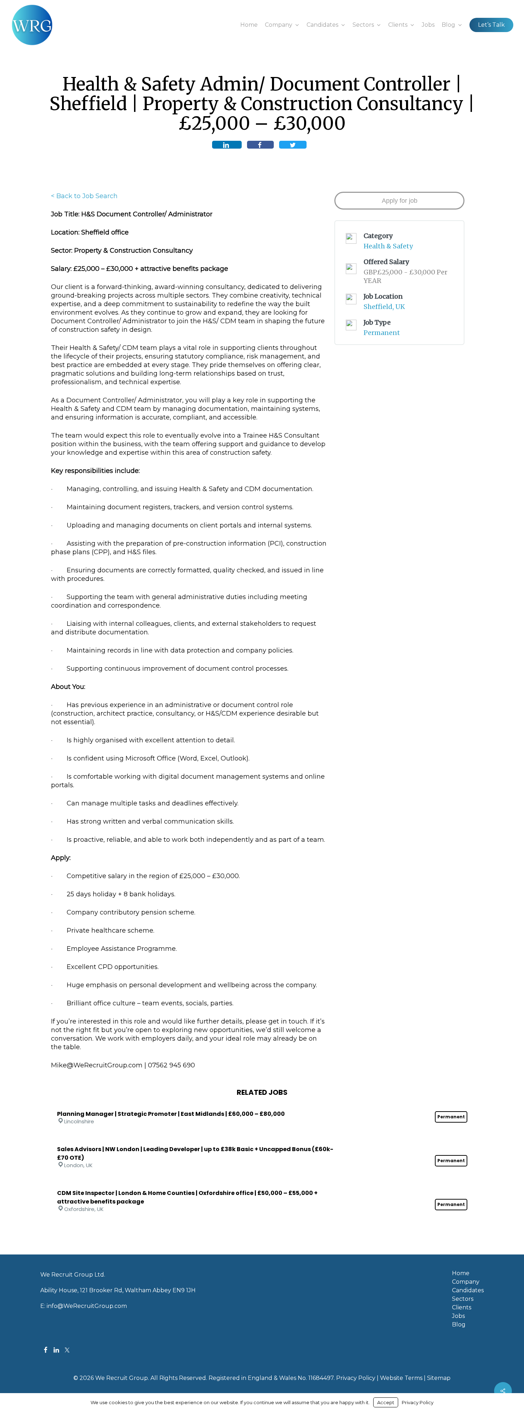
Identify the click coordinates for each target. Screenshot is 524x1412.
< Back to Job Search (84, 196)
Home (460, 1273)
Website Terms (401, 1378)
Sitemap (439, 1378)
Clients (461, 1307)
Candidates (468, 1290)
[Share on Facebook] (260, 145)
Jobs (458, 1316)
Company (465, 1282)
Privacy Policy (355, 1378)
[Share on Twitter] (293, 145)
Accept (385, 1402)
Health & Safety (388, 246)
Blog (459, 1325)
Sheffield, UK (384, 307)
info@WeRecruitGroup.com (87, 1306)
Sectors (462, 1299)
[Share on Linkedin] (227, 145)
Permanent (382, 333)
